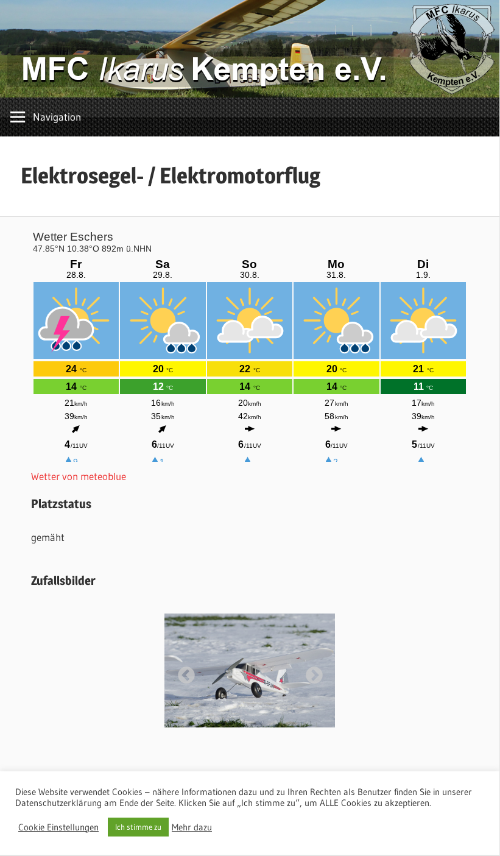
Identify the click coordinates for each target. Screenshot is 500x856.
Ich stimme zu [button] (138, 827)
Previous (183, 672)
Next (311, 672)
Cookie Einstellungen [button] (58, 827)
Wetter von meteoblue (78, 476)
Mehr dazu (192, 827)
